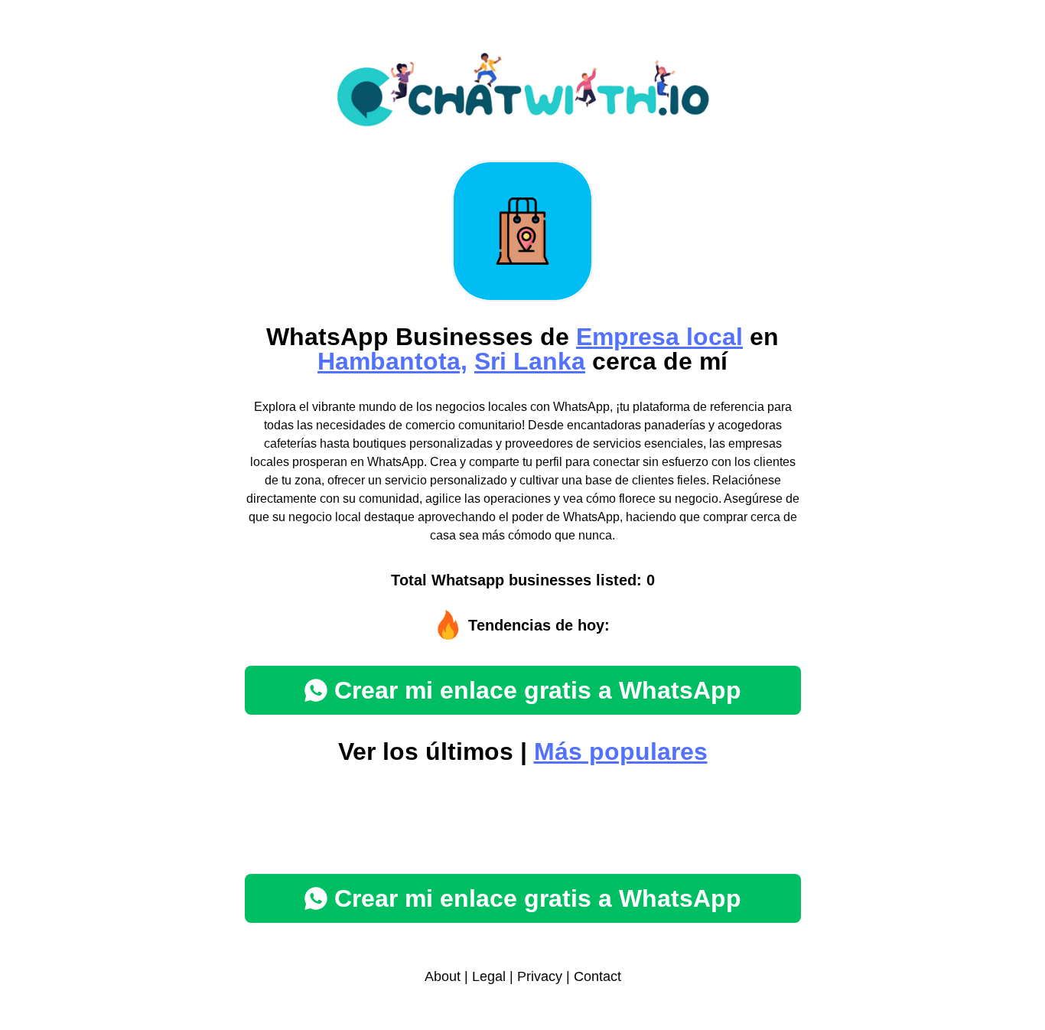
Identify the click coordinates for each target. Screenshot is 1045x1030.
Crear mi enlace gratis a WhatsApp (537, 690)
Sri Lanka (529, 361)
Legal (489, 976)
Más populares (621, 751)
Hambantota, (392, 361)
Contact (597, 976)
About (443, 976)
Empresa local (659, 336)
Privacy (539, 976)
